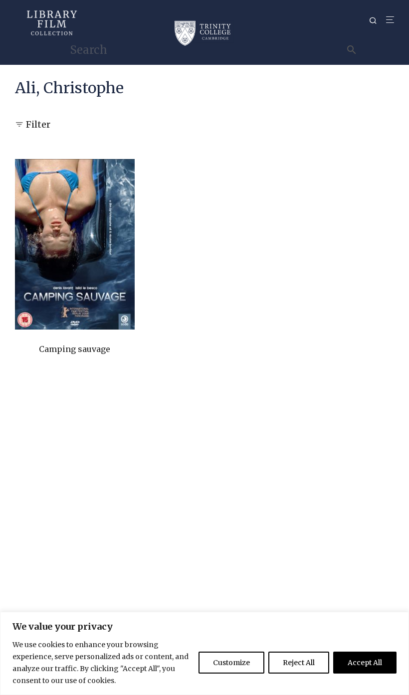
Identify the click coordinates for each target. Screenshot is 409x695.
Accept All (365, 662)
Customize (231, 662)
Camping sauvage (74, 349)
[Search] (376, 20)
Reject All (299, 662)
